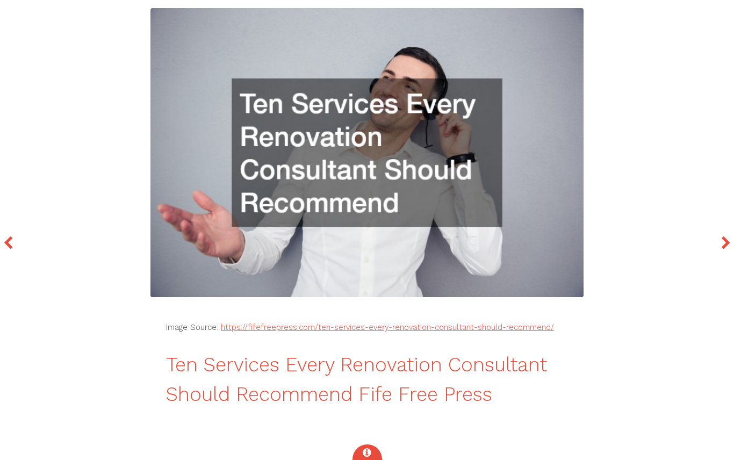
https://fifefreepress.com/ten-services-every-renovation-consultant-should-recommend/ (387, 327)
